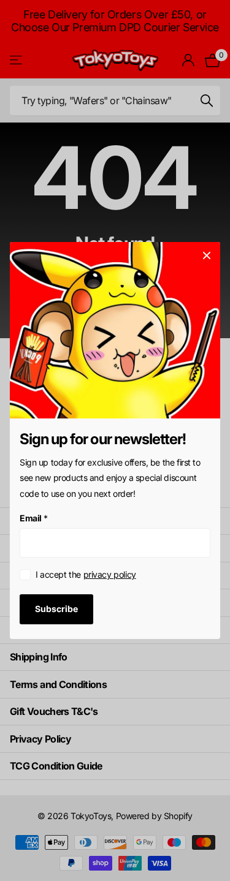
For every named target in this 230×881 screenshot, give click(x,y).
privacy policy (109, 574)
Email (34, 518)
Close (206, 255)
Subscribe (56, 608)
